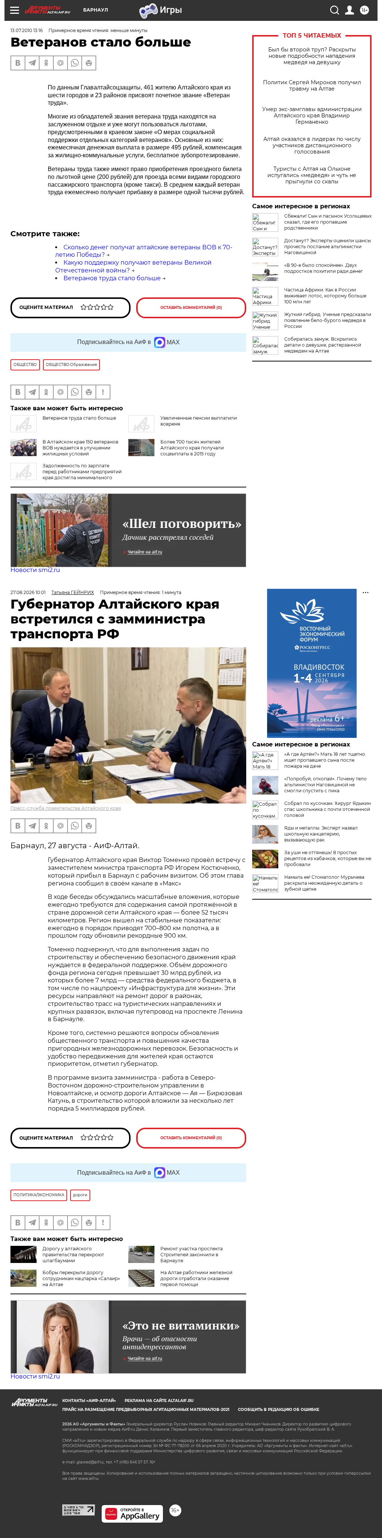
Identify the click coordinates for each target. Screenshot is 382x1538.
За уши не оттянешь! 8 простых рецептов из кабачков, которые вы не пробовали (327, 858)
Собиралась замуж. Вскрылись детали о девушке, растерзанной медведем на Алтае (322, 345)
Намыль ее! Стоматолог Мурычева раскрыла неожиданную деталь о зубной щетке (324, 883)
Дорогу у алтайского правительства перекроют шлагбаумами (73, 1254)
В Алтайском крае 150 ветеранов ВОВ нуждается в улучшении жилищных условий (80, 448)
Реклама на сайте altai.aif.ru (159, 1400)
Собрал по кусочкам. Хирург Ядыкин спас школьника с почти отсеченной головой (327, 809)
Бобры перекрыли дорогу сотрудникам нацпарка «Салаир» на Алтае (81, 1278)
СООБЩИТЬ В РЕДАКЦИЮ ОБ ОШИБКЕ (278, 1409)
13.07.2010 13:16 (26, 30)
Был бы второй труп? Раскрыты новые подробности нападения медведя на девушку (312, 56)
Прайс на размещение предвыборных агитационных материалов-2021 (145, 1409)
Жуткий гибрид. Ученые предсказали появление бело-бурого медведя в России (327, 320)
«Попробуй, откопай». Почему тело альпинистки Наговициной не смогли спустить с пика (325, 784)
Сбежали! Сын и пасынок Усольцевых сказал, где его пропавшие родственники (328, 222)
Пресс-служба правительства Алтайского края (65, 808)
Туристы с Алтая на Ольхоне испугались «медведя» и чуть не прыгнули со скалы (311, 175)
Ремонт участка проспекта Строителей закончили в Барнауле (191, 1254)
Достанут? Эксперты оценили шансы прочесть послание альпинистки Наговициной (327, 246)
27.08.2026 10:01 (28, 592)
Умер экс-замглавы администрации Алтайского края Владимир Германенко (312, 115)
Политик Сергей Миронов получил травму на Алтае (312, 85)
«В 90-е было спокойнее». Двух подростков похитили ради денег (323, 268)
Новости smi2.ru (35, 570)
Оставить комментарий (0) (191, 307)
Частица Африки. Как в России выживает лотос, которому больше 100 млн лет (325, 295)
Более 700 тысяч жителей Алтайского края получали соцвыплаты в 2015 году (192, 448)
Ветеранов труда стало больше (112, 278)
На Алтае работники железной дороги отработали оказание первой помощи (196, 1278)
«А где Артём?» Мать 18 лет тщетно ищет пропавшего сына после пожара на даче (324, 760)
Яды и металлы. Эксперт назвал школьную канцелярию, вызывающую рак (321, 834)
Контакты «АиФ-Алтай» (89, 1400)
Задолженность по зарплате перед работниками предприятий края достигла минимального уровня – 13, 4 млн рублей (66, 474)
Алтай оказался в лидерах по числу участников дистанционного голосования (312, 145)
